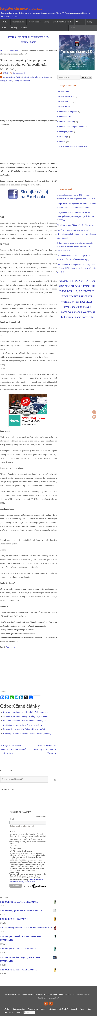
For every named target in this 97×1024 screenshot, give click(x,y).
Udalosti (9, 81)
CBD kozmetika (64, 116)
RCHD (6, 73)
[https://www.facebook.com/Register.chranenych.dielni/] (94, 412)
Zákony (16, 81)
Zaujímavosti (25, 81)
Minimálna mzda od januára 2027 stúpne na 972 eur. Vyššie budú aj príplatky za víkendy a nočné (76, 268)
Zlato (89, 1009)
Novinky (34, 77)
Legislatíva (26, 77)
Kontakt (17, 1012)
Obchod (74, 1009)
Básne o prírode (64, 101)
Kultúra (18, 77)
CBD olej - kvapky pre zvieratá (70, 126)
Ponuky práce (33, 1009)
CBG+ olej (62, 136)
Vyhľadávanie (86, 77)
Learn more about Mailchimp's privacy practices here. (26, 881)
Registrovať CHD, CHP (58, 1009)
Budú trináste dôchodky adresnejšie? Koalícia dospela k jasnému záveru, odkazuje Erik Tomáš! (76, 234)
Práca (41, 77)
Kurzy (82, 1009)
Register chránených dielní (21, 8)
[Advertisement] (28, 102)
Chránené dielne (12, 50)
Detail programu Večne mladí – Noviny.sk (75, 225)
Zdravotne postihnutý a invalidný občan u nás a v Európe (45, 749)
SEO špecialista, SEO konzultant (57, 994)
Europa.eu (10, 647)
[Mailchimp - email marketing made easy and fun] (35, 888)
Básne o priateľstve (65, 96)
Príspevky (47, 77)
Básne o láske (63, 91)
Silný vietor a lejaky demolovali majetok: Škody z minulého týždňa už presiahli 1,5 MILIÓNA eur (75, 247)
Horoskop (7, 1012)
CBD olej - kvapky (65, 121)
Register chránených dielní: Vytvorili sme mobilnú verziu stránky (13, 749)
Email (12, 819)
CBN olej (61, 141)
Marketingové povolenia (18, 832)
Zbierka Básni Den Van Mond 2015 (72, 147)
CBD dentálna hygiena (67, 111)
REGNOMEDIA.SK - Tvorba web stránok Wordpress (25, 994)
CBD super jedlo (64, 131)
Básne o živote (63, 106)
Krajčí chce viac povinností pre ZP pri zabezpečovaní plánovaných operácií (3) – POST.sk (75, 216)
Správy (2, 81)
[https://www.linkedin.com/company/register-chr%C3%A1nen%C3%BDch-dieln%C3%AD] (94, 417)
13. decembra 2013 (20, 73)
